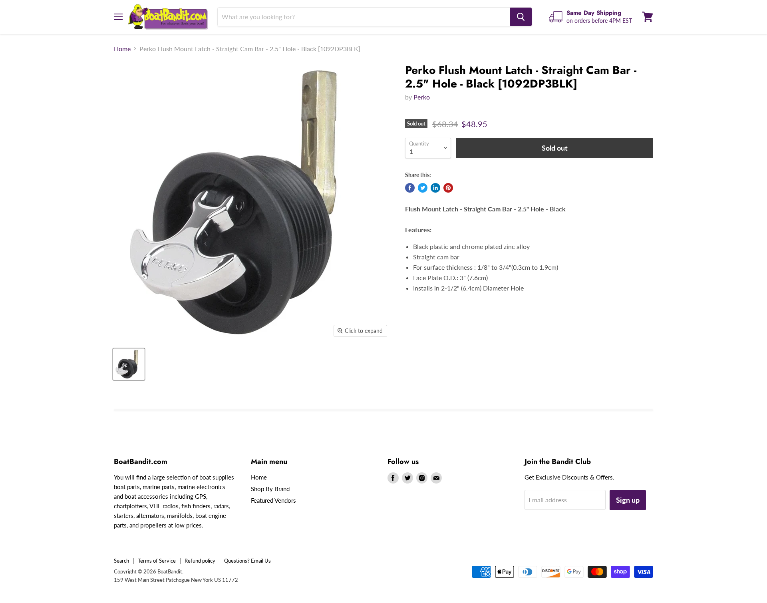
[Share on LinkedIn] (435, 188)
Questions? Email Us (247, 560)
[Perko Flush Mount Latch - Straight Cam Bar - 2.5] (129, 364)
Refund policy (200, 560)
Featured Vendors (273, 500)
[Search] (521, 17)
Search (121, 560)
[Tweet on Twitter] (422, 188)
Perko (421, 97)
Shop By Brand (270, 488)
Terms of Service (157, 560)
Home (122, 48)
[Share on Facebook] (410, 188)
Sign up (628, 500)
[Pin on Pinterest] (448, 188)
